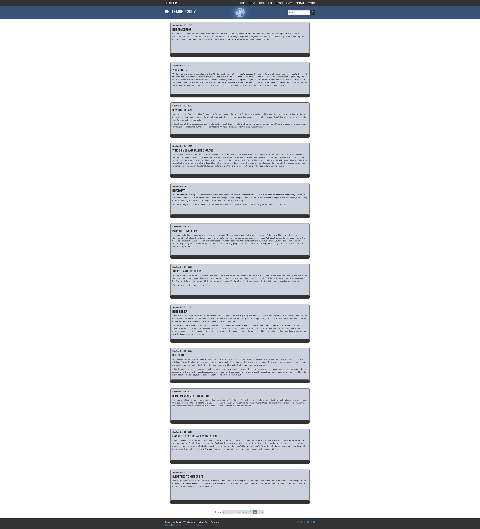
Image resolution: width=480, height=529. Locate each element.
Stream (251, 3)
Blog (270, 3)
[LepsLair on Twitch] (298, 522)
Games (289, 3)
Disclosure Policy (193, 525)
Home (242, 3)
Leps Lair (171, 3)
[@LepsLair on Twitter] (301, 522)
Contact (311, 3)
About (261, 3)
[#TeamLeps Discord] (314, 522)
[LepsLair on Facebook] (311, 522)
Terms (168, 525)
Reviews (279, 3)
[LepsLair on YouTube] (308, 522)
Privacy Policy (178, 525)
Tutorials (300, 3)
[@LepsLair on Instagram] (304, 522)
